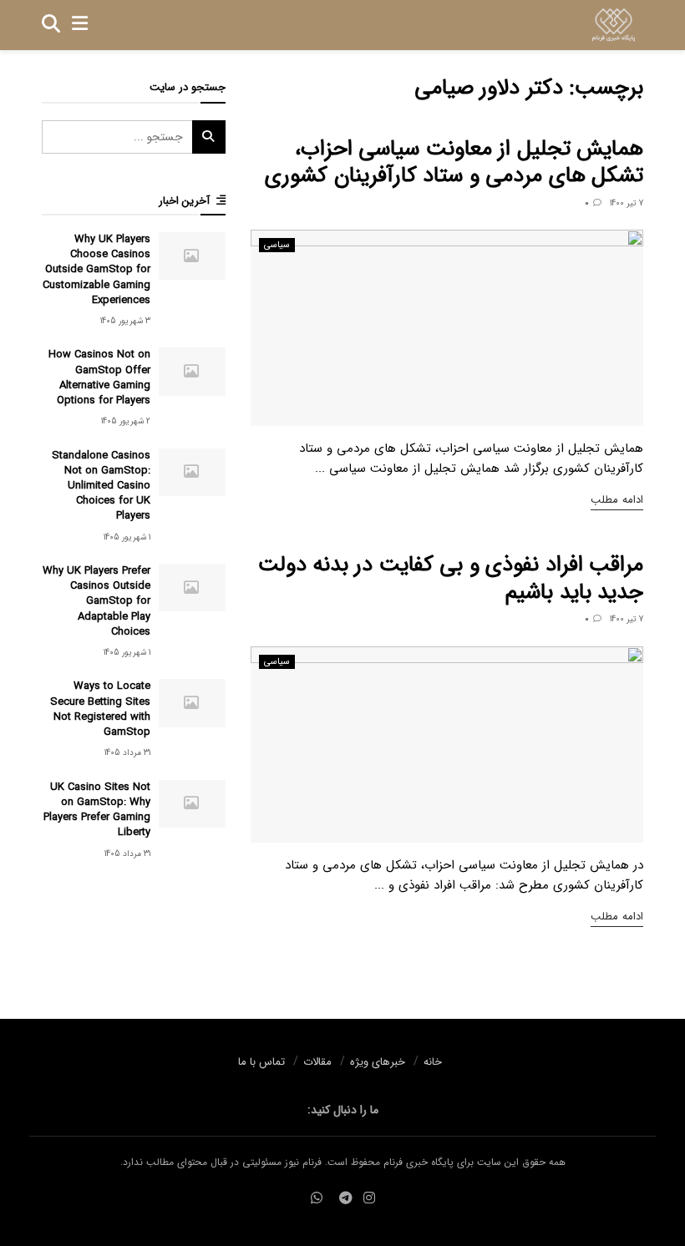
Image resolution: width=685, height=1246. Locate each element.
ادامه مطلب (617, 500)
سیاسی (277, 245)
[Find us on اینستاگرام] (369, 1198)
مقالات (317, 1062)
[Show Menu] (80, 25)
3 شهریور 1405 (125, 321)
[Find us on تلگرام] (346, 1198)
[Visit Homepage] (613, 25)
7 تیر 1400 (626, 203)
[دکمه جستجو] (51, 25)
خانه (433, 1062)
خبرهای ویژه (377, 1062)
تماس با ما (261, 1062)
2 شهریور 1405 (125, 421)
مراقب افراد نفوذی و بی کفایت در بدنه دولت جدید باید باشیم (450, 579)
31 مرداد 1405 (127, 753)
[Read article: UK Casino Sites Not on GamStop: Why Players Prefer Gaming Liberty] (192, 804)
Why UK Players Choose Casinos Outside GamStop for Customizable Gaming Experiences (96, 269)
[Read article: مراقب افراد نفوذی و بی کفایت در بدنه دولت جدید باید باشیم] (447, 744)
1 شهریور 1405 (127, 537)
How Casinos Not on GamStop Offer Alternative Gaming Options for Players (99, 377)
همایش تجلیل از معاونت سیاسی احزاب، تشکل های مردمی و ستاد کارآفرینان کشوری (454, 163)
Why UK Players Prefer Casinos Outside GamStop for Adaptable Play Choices (96, 601)
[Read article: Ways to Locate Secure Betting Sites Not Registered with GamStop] (192, 703)
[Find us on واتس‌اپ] (316, 1198)
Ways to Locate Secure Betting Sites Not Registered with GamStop (100, 709)
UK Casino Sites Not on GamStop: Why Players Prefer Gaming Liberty (96, 810)
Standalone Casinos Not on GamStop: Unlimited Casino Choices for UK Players (101, 486)
